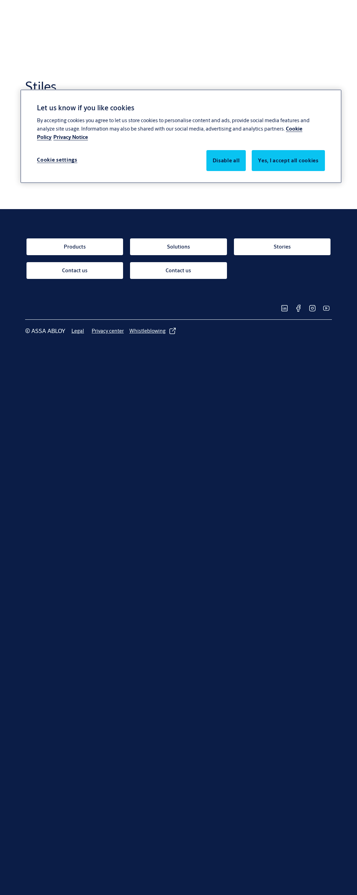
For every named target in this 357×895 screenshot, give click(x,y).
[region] (181, 136)
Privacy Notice (70, 137)
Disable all (226, 160)
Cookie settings (57, 159)
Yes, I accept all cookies (288, 160)
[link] (74, 246)
